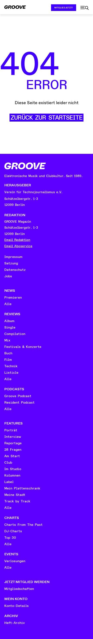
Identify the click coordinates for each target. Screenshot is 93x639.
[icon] (84, 8)
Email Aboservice (18, 246)
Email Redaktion (17, 240)
